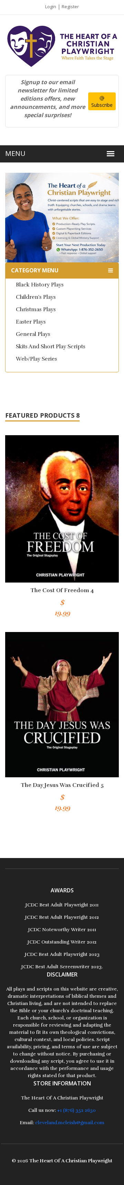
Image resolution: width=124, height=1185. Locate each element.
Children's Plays (36, 297)
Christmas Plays (36, 309)
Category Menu (35, 270)
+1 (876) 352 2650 (76, 1110)
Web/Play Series (36, 359)
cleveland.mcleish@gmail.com (69, 1123)
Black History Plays (40, 284)
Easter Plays (31, 321)
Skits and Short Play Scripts (50, 346)
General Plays (33, 334)
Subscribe (102, 105)
